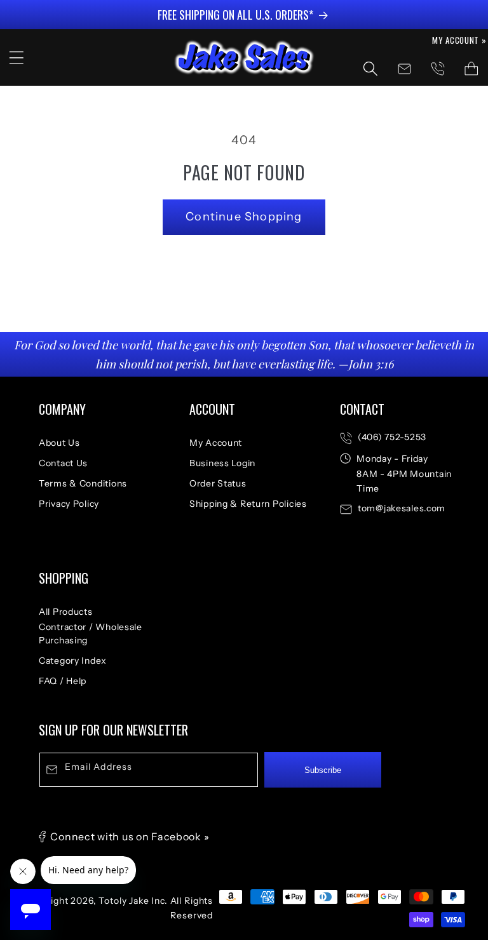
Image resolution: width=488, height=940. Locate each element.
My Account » (459, 40)
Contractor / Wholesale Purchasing (90, 633)
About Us (59, 442)
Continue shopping (244, 217)
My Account (215, 442)
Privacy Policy (69, 503)
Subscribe (322, 770)
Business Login (222, 463)
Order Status (218, 483)
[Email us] (404, 69)
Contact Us (63, 463)
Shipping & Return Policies (248, 503)
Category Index (73, 660)
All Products (66, 611)
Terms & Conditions (83, 483)
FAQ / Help (62, 681)
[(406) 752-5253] (437, 69)
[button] (17, 57)
